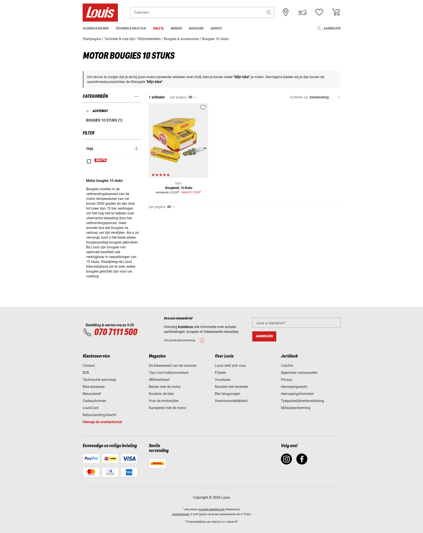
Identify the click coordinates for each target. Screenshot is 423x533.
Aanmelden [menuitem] (331, 28)
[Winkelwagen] (336, 12)
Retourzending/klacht (99, 415)
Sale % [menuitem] (158, 28)
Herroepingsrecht (294, 387)
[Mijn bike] (302, 12)
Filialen (220, 373)
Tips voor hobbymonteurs (169, 373)
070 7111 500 (115, 332)
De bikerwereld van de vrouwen (173, 365)
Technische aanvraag (99, 380)
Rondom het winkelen (231, 387)
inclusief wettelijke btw (211, 509)
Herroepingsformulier (297, 394)
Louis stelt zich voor (230, 365)
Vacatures (222, 380)
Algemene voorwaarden (299, 373)
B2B (86, 373)
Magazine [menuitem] (196, 28)
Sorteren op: (299, 97)
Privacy (286, 380)
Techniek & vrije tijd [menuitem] (130, 28)
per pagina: (178, 97)
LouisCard (90, 408)
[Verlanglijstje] (319, 12)
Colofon (287, 365)
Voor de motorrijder (163, 401)
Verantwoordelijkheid (231, 401)
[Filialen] (285, 12)
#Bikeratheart (159, 380)
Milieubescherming (295, 408)
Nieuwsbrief (92, 394)
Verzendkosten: (181, 514)
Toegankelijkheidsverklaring (302, 401)
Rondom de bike (161, 394)
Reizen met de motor (165, 387)
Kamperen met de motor (167, 408)
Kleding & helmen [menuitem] (95, 28)
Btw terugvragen (227, 394)
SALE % (101, 160)
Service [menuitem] (216, 28)
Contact (89, 365)
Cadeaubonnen (94, 401)
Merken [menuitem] (176, 28)
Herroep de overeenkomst (102, 422)
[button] (269, 12)
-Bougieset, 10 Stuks (178, 188)
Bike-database (94, 387)
